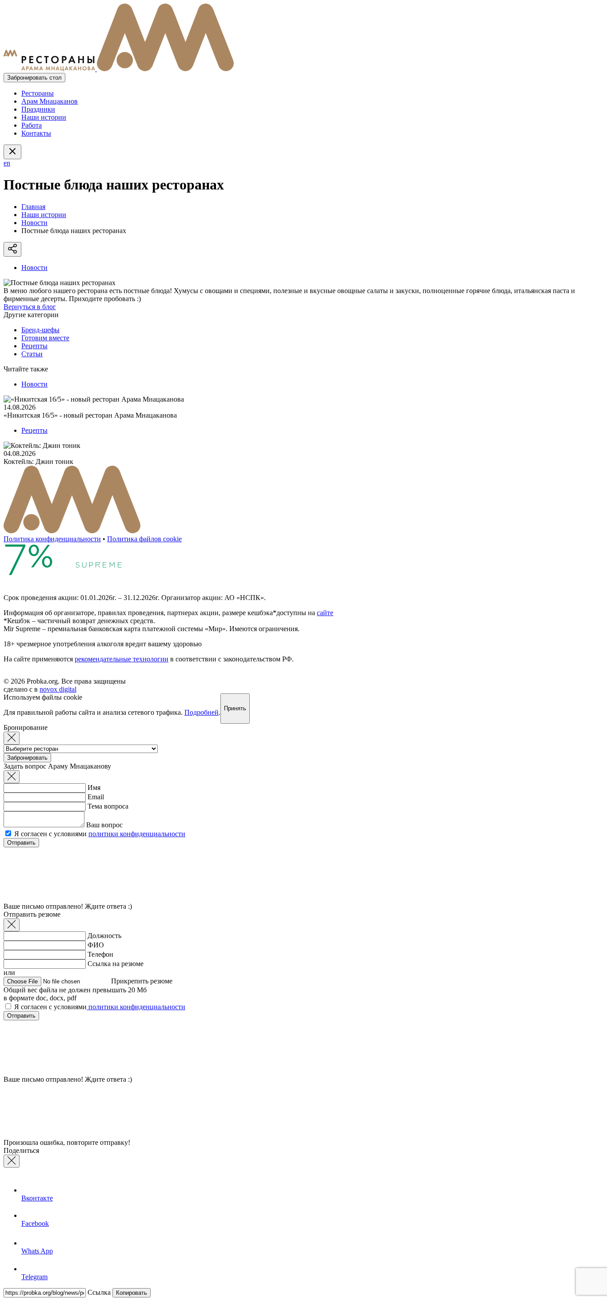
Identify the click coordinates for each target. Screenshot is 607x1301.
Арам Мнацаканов (49, 101)
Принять (235, 708)
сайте (325, 612)
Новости (34, 222)
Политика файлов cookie (144, 539)
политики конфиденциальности (136, 834)
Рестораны (37, 93)
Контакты (36, 133)
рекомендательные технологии (121, 659)
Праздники (38, 109)
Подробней (201, 712)
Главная (33, 206)
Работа (31, 125)
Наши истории (43, 117)
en (7, 163)
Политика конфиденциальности (52, 539)
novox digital (58, 689)
